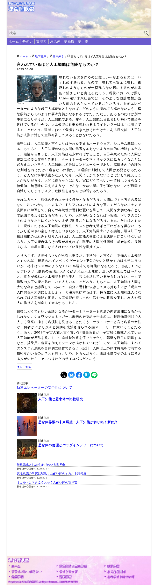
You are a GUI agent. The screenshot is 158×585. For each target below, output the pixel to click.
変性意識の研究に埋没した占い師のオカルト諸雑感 (52, 473)
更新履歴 (65, 576)
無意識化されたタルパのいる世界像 (41, 464)
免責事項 (18, 576)
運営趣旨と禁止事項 (73, 566)
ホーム (14, 41)
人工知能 (25, 366)
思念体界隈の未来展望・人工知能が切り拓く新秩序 (78, 422)
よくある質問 (116, 571)
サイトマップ (68, 571)
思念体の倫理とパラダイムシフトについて (71, 445)
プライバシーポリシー (27, 571)
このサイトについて (121, 576)
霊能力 (41, 41)
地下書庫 (113, 566)
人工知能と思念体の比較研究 (60, 399)
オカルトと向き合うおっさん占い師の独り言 (47, 482)
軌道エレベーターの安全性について (44, 387)
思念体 (55, 41)
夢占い (27, 41)
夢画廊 (69, 41)
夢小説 (83, 41)
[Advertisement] (79, 527)
